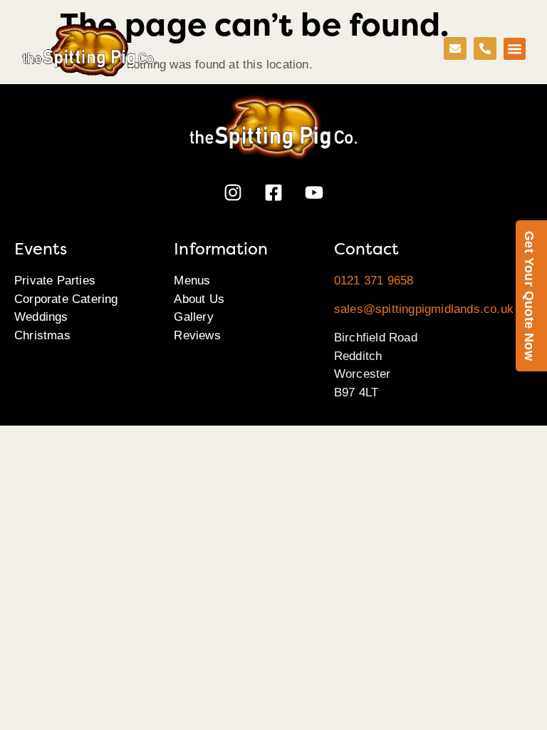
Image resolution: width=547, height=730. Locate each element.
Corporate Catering (66, 299)
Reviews (197, 335)
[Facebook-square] (273, 192)
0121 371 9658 (374, 280)
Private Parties (54, 280)
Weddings (41, 317)
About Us (199, 299)
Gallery (193, 317)
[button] (515, 49)
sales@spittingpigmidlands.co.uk (424, 309)
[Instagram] (232, 192)
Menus (192, 280)
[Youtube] (314, 192)
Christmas (42, 335)
